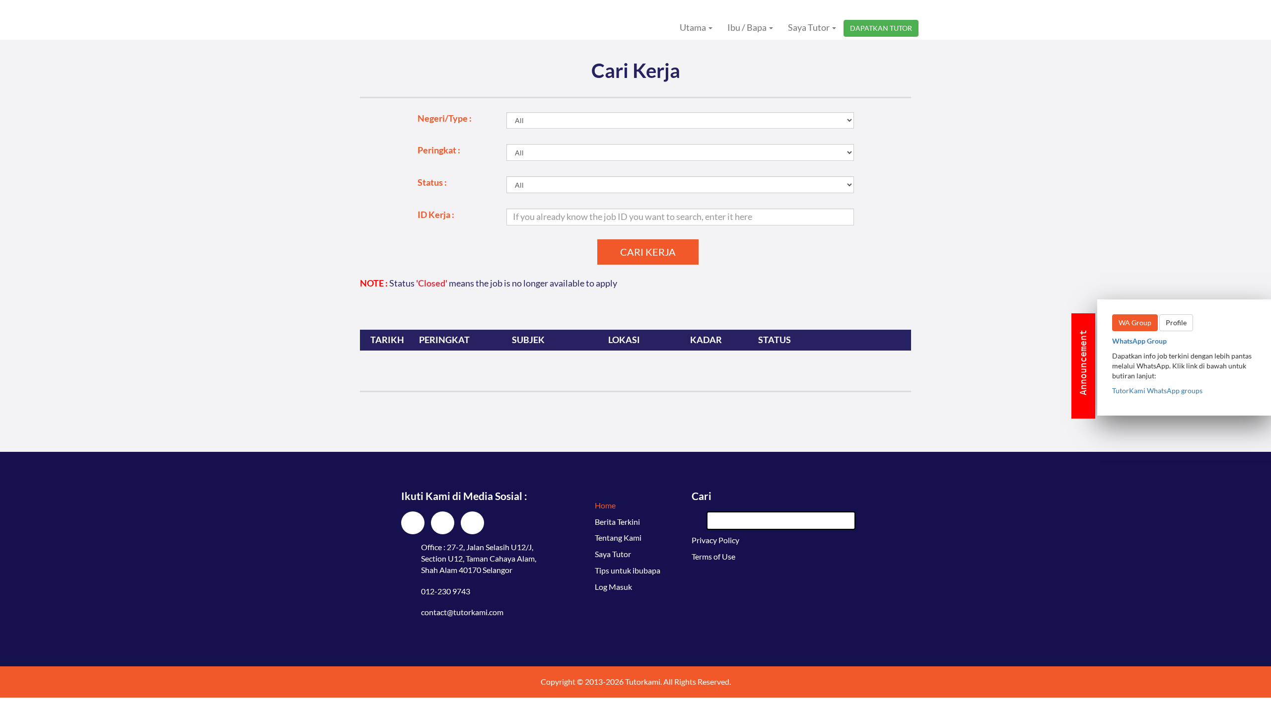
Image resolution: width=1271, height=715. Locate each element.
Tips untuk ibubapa (627, 570)
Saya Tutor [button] (809, 27)
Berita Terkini (617, 521)
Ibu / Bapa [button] (747, 27)
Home (605, 505)
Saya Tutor (613, 554)
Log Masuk (613, 586)
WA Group (1135, 322)
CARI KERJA (648, 252)
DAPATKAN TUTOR (881, 28)
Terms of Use (713, 556)
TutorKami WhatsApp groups (1157, 390)
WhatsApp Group (1139, 341)
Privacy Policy (715, 540)
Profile (1176, 322)
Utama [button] (693, 27)
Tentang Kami (618, 537)
